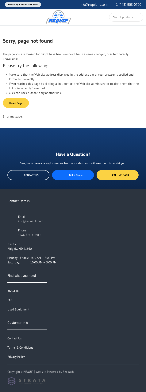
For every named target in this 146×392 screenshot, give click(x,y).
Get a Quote (76, 175)
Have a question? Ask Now (23, 4)
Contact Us (31, 175)
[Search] (137, 17)
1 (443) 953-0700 (29, 235)
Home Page (15, 103)
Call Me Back (120, 175)
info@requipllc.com (30, 221)
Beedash (68, 372)
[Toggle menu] (6, 17)
